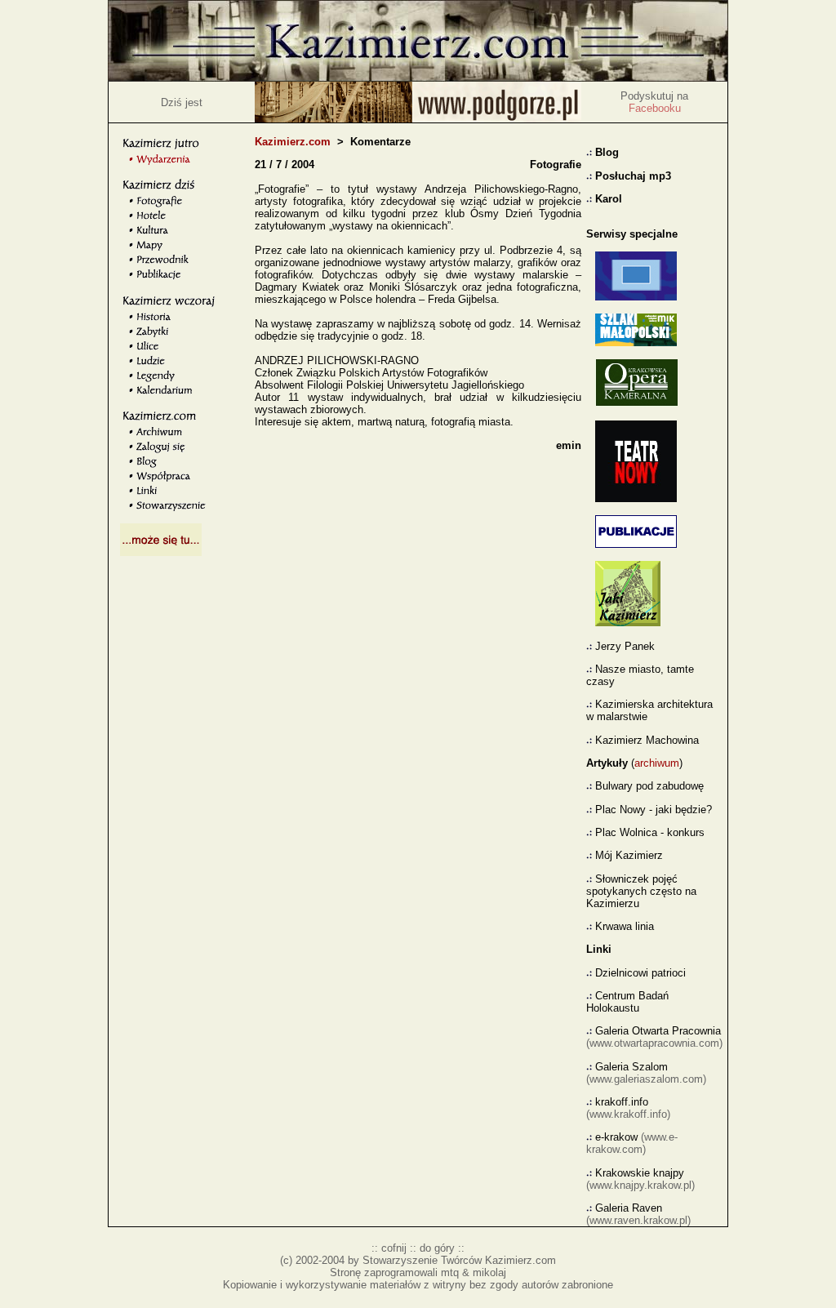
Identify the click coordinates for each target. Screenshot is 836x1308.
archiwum (656, 763)
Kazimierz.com (293, 142)
